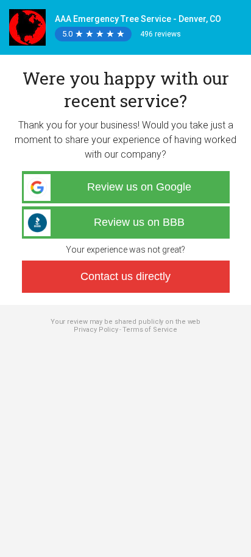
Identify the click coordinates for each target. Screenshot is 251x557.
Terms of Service (149, 330)
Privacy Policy (96, 330)
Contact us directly (125, 276)
